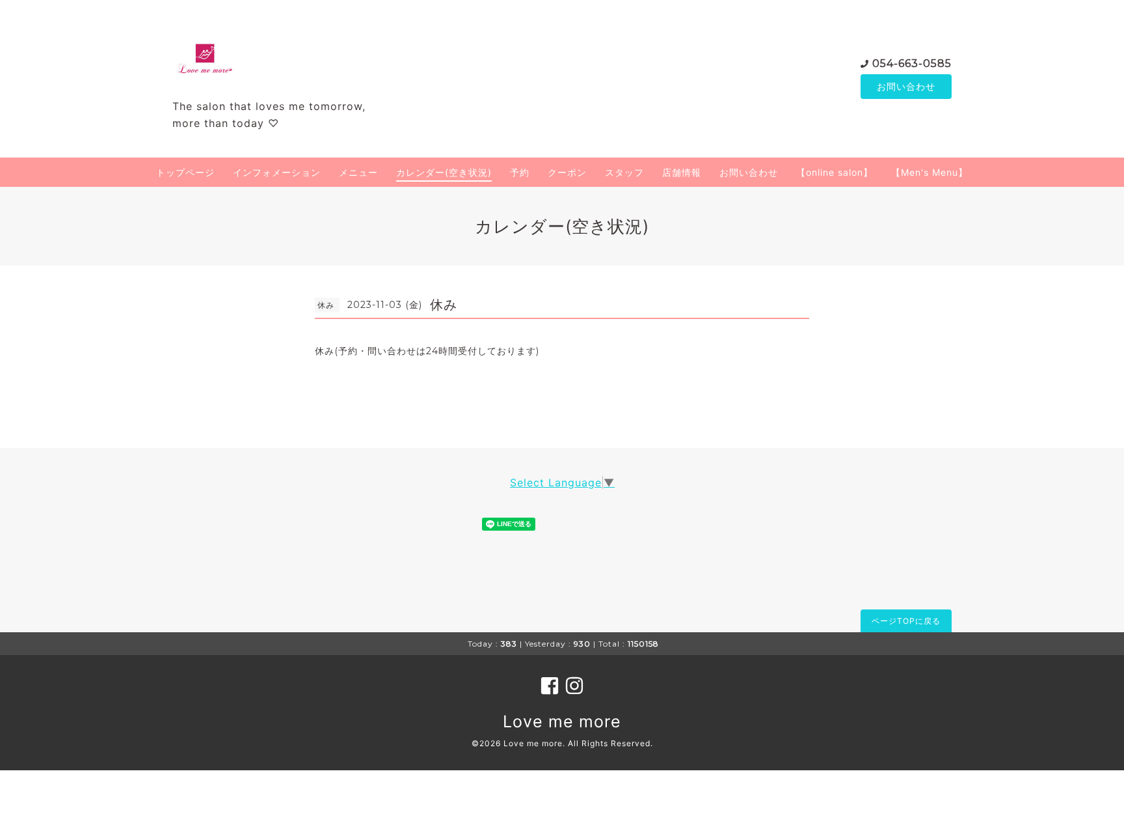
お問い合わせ (906, 86)
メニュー (358, 172)
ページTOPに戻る (906, 621)
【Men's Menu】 (929, 172)
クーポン (567, 172)
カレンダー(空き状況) (444, 172)
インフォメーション (277, 172)
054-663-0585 (912, 63)
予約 (519, 172)
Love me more (562, 721)
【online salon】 (834, 172)
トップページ (185, 172)
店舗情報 (681, 172)
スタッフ (624, 172)
